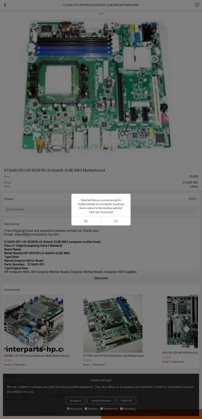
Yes (116, 221)
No (86, 221)
